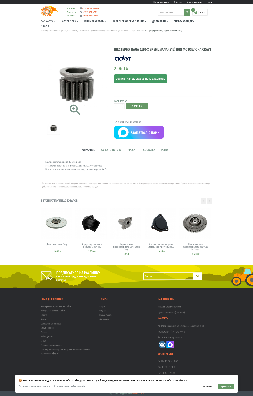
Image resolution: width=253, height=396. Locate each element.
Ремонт (166, 150)
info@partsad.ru (90, 15)
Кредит (132, 150)
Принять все (226, 386)
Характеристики (111, 150)
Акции (102, 306)
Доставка (149, 150)
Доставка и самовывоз (51, 323)
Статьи (44, 332)
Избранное (178, 2)
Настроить (207, 386)
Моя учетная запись (161, 2)
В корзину (137, 106)
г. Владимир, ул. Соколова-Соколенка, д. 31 (184, 326)
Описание (88, 150)
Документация (47, 328)
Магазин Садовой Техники (169, 306)
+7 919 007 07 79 (89, 12)
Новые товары (105, 315)
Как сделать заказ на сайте (53, 310)
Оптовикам (104, 319)
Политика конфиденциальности (34, 386)
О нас (43, 341)
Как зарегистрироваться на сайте (56, 306)
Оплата (44, 315)
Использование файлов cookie (69, 386)
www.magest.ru (138, 394)
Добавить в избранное (129, 122)
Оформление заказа (194, 2)
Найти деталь (47, 336)
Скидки (102, 310)
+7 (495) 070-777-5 (90, 8)
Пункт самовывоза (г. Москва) (171, 312)
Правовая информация (51, 345)
